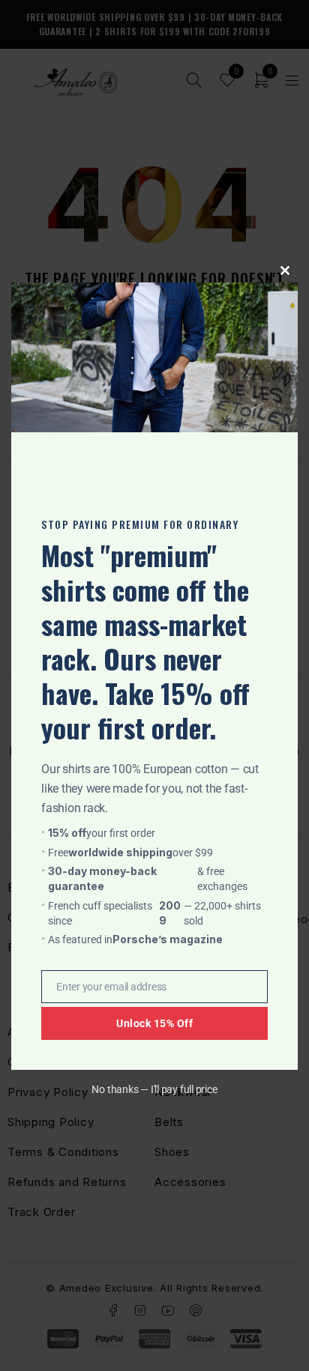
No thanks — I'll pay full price (154, 1089)
